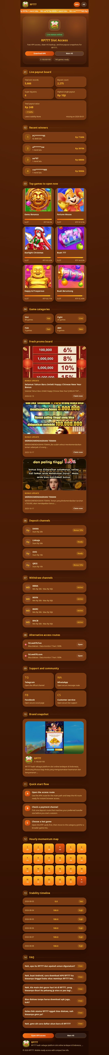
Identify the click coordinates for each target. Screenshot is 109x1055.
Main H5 (69, 53)
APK (77, 4)
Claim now (78, 396)
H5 (84, 4)
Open (80, 644)
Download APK (40, 53)
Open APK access (38, 1035)
